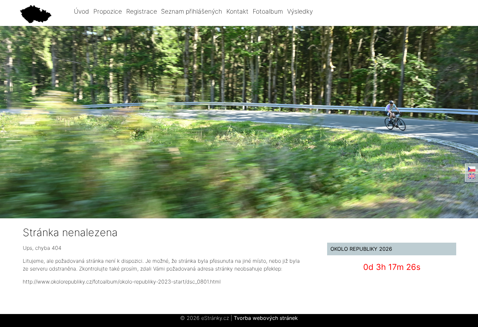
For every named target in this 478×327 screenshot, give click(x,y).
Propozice (107, 11)
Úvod (81, 11)
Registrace (141, 11)
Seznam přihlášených (191, 11)
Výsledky (300, 11)
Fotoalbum (268, 11)
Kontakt (237, 11)
